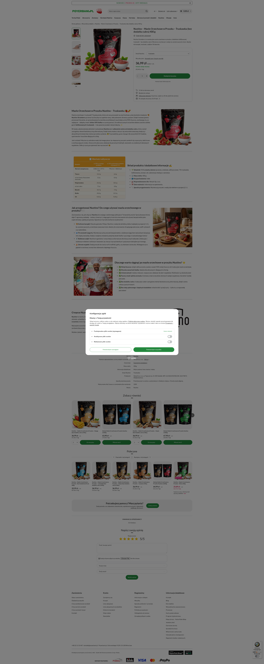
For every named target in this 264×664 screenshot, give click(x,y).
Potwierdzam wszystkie (153, 349)
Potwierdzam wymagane (110, 349)
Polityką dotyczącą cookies (136, 321)
